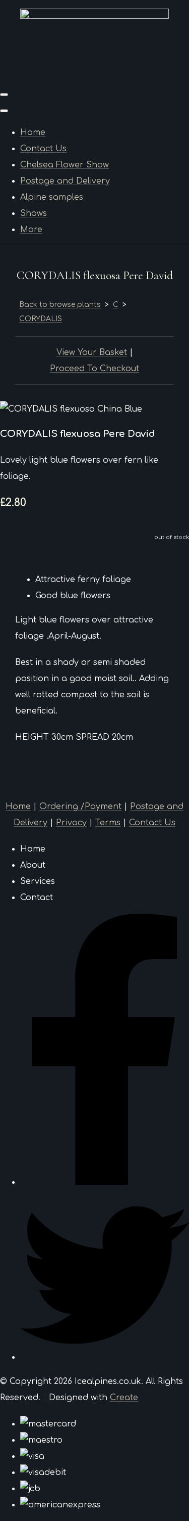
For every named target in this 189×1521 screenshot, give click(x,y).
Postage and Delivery (65, 181)
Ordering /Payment (80, 806)
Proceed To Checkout (94, 368)
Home (32, 132)
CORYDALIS (40, 319)
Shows (33, 213)
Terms (107, 822)
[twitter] (104, 1357)
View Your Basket (91, 352)
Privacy (71, 822)
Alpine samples (51, 197)
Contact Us (43, 148)
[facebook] (104, 1182)
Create (124, 1397)
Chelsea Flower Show (64, 164)
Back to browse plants (60, 304)
